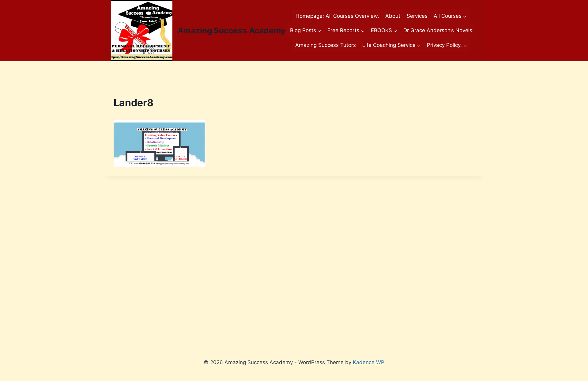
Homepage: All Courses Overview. (337, 16)
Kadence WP (368, 362)
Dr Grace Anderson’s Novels (437, 30)
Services (417, 16)
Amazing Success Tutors (325, 45)
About (392, 16)
